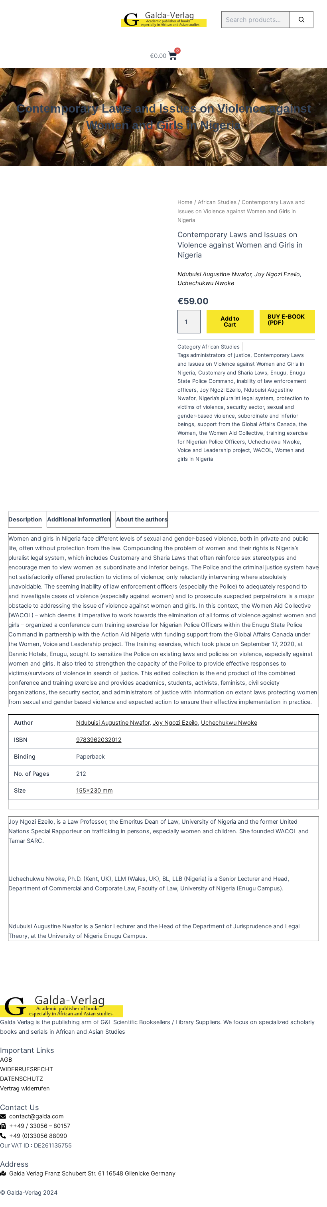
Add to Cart (230, 321)
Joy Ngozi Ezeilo (277, 274)
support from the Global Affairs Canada (246, 424)
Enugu (278, 372)
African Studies (217, 202)
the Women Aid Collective (231, 433)
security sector (245, 407)
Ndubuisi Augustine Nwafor (214, 274)
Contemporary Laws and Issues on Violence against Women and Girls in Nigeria (240, 363)
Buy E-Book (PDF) (286, 319)
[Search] (301, 19)
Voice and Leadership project (213, 450)
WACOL (262, 450)
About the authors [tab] (141, 519)
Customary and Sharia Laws (232, 372)
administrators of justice (220, 355)
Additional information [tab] (78, 519)
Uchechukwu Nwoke (205, 283)
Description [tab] (25, 519)
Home (185, 202)
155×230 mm (94, 790)
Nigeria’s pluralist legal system (236, 398)
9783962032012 (99, 739)
